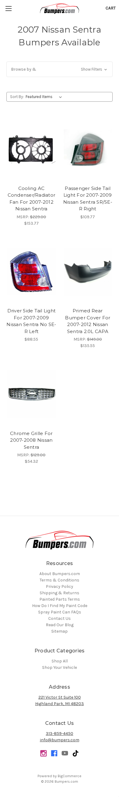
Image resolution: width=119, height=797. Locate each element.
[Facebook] (54, 753)
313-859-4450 (59, 733)
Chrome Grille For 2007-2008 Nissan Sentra (31, 440)
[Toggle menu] (8, 8)
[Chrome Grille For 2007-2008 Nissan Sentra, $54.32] (31, 394)
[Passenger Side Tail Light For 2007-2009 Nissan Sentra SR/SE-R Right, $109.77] (88, 149)
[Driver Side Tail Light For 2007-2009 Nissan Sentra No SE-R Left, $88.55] (31, 272)
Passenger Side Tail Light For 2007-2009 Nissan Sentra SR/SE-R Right (87, 198)
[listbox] (45, 96)
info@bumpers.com (59, 740)
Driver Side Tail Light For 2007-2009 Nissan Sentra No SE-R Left (31, 321)
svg (75, 753)
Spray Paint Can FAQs (59, 612)
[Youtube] (65, 753)
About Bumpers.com (59, 573)
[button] (59, 69)
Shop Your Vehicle (59, 667)
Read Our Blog (60, 624)
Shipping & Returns (59, 592)
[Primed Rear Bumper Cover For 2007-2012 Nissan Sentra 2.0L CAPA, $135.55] (88, 272)
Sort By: (17, 96)
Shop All (60, 661)
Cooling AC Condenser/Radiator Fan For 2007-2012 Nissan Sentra (32, 198)
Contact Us (59, 618)
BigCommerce (69, 776)
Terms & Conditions (59, 580)
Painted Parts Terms (59, 599)
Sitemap (59, 631)
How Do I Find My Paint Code (59, 605)
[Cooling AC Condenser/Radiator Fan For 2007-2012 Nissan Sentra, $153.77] (31, 149)
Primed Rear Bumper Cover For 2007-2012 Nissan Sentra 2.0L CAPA (87, 321)
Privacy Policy (59, 586)
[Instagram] (43, 753)
